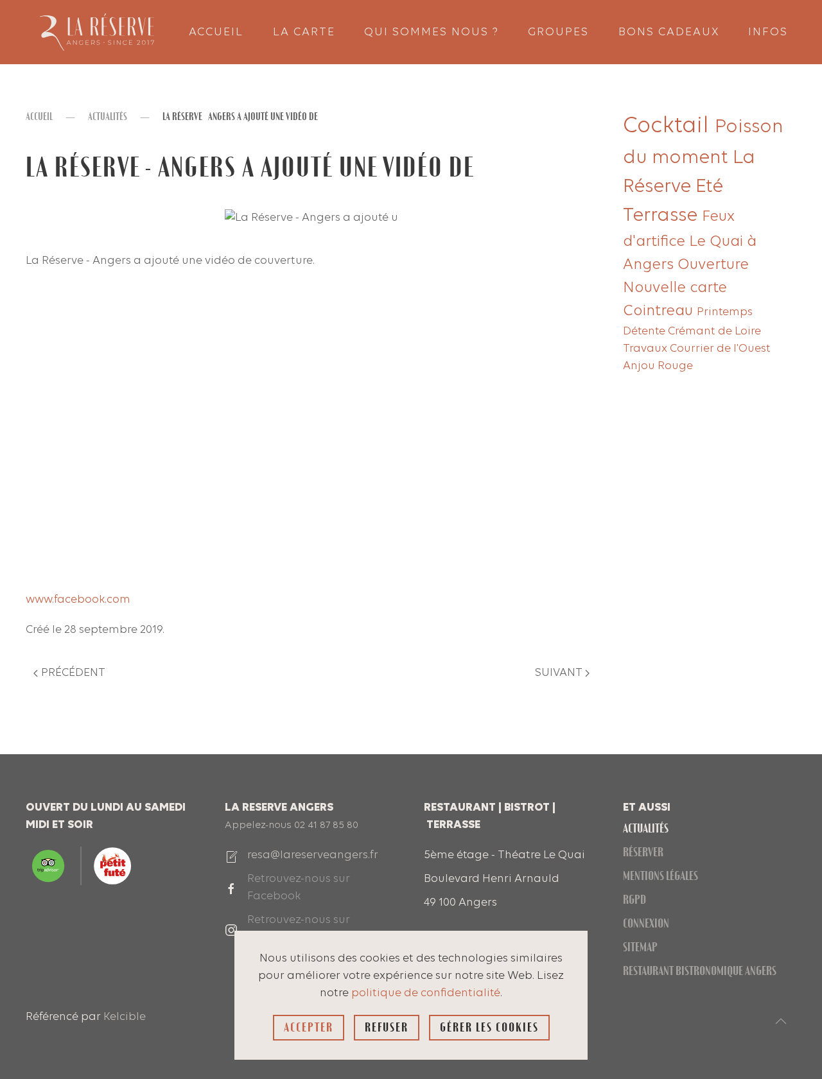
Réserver (643, 852)
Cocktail (669, 126)
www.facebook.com (78, 600)
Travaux (646, 349)
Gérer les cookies (489, 1027)
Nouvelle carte (675, 288)
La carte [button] (304, 32)
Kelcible (124, 1017)
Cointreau (660, 311)
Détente (645, 331)
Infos (768, 32)
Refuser (386, 1027)
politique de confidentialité (425, 993)
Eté (709, 187)
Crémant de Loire (714, 331)
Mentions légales (660, 876)
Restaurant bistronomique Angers (699, 971)
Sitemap (640, 947)
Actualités (646, 828)
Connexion (646, 923)
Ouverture (713, 265)
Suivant (558, 673)
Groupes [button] (558, 32)
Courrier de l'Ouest (720, 349)
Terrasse (662, 216)
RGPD (634, 899)
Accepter (308, 1027)
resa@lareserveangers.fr (312, 855)
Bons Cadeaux (668, 32)
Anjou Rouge (658, 366)
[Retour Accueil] (97, 32)
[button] (780, 1021)
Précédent (73, 673)
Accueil (216, 32)
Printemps (725, 312)
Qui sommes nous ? (431, 32)
